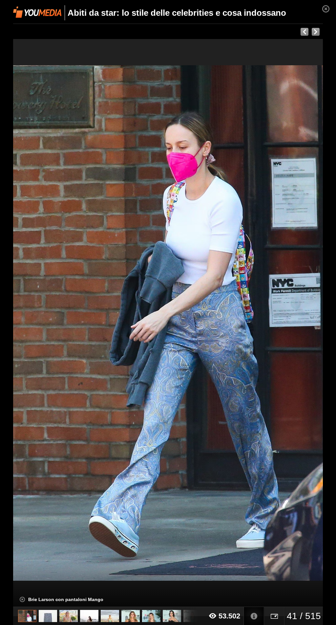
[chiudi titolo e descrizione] (22, 599)
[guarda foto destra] (199, 323)
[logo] (37, 12)
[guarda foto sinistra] (44, 323)
